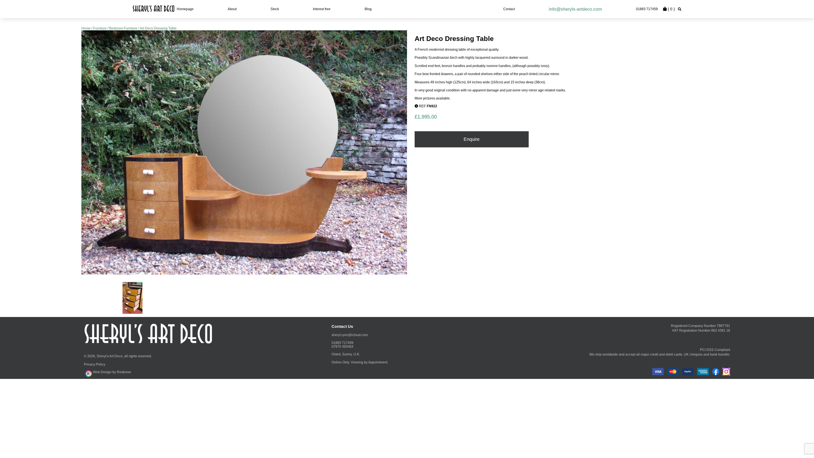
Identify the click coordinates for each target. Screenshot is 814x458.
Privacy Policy (94, 364)
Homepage (185, 9)
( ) (671, 9)
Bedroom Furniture (123, 28)
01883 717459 (647, 9)
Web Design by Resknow (112, 372)
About (232, 9)
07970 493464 (342, 346)
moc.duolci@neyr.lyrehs (350, 335)
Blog (368, 9)
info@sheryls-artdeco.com (575, 9)
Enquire (471, 139)
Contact (509, 9)
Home (86, 28)
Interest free (321, 9)
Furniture (100, 28)
